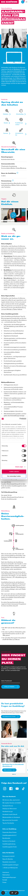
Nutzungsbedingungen (9, 877)
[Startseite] (9, 2)
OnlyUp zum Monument (9, 808)
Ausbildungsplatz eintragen (10, 865)
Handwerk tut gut (7, 811)
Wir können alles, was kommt (11, 800)
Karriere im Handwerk (8, 841)
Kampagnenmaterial (8, 856)
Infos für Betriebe (8, 852)
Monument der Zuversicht (10, 820)
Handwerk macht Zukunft (9, 814)
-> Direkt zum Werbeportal (10, 867)
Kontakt (4, 880)
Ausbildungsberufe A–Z (9, 835)
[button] (12, 893)
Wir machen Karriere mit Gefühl (11, 803)
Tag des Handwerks (8, 823)
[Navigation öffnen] (26, 1)
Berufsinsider (6, 838)
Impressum (5, 872)
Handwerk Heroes (7, 806)
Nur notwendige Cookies (14, 476)
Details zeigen (19, 466)
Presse (4, 882)
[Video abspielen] (13, 215)
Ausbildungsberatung (8, 844)
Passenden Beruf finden (9, 832)
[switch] (24, 450)
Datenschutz (6, 875)
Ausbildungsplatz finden (9, 847)
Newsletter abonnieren (9, 862)
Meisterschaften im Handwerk (11, 817)
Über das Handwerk (9, 796)
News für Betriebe (7, 859)
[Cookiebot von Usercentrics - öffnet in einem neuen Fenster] (19, 419)
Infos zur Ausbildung (9, 829)
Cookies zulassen (14, 471)
